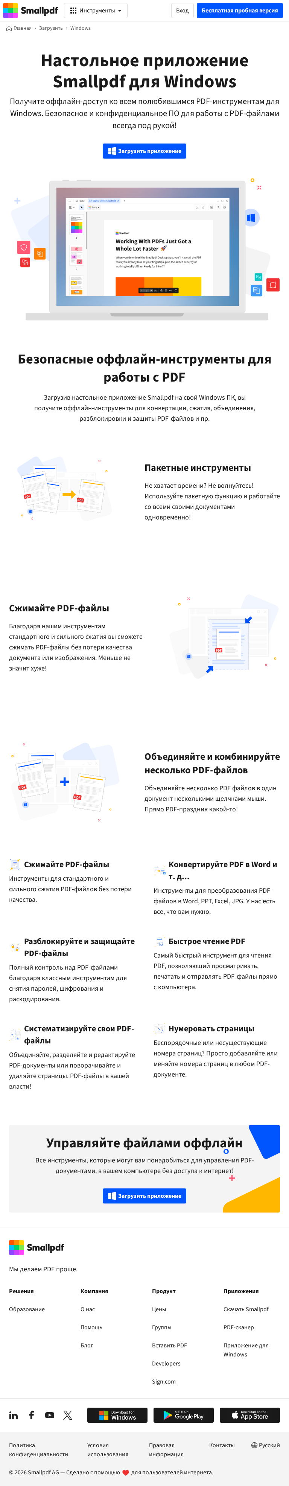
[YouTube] (49, 1415)
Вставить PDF (169, 1345)
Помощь (91, 1327)
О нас (88, 1309)
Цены (159, 1309)
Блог (87, 1345)
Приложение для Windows (246, 1350)
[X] (67, 1415)
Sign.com (164, 1382)
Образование (27, 1309)
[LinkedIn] (13, 1415)
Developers (166, 1363)
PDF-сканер (239, 1327)
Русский (269, 1445)
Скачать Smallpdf (246, 1309)
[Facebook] (31, 1415)
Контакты (222, 1445)
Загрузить (51, 28)
